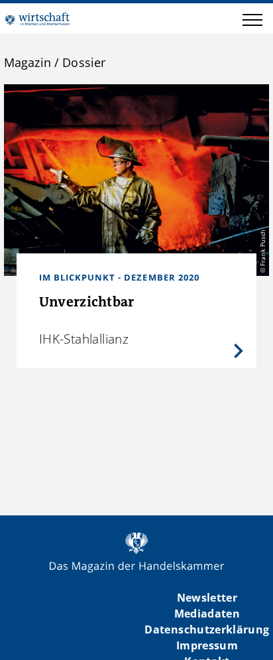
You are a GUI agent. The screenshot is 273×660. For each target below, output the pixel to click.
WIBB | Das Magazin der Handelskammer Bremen (37, 19)
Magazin (27, 62)
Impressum (207, 645)
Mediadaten (207, 613)
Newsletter (207, 597)
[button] (252, 22)
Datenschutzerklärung (206, 629)
